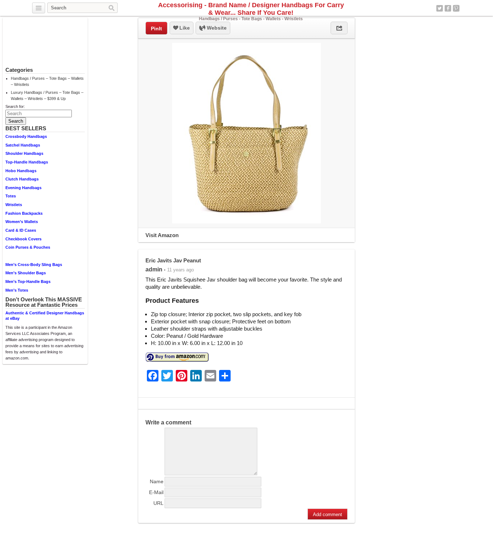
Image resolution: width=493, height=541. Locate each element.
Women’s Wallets (21, 221)
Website (216, 28)
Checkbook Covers (23, 239)
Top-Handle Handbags (26, 162)
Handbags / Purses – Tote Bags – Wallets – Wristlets (47, 81)
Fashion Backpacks (24, 213)
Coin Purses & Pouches (27, 247)
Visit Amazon (162, 235)
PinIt (156, 28)
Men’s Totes (16, 290)
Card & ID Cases (20, 230)
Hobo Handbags (20, 171)
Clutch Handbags (22, 179)
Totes (10, 196)
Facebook (447, 8)
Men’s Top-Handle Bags (28, 281)
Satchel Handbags (22, 145)
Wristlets (13, 204)
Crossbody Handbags (26, 136)
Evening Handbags (23, 188)
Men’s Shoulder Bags (25, 273)
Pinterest (456, 8)
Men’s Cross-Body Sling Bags (33, 264)
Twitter (439, 8)
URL (158, 503)
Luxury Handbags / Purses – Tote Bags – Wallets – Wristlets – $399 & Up (47, 95)
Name (156, 481)
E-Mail (156, 492)
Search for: (15, 106)
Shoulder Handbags (24, 153)
